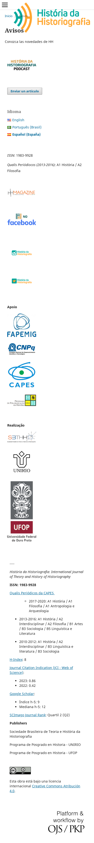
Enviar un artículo (25, 91)
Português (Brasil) (26, 127)
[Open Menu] (5, 5)
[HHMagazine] (21, 195)
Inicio (9, 16)
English (18, 120)
